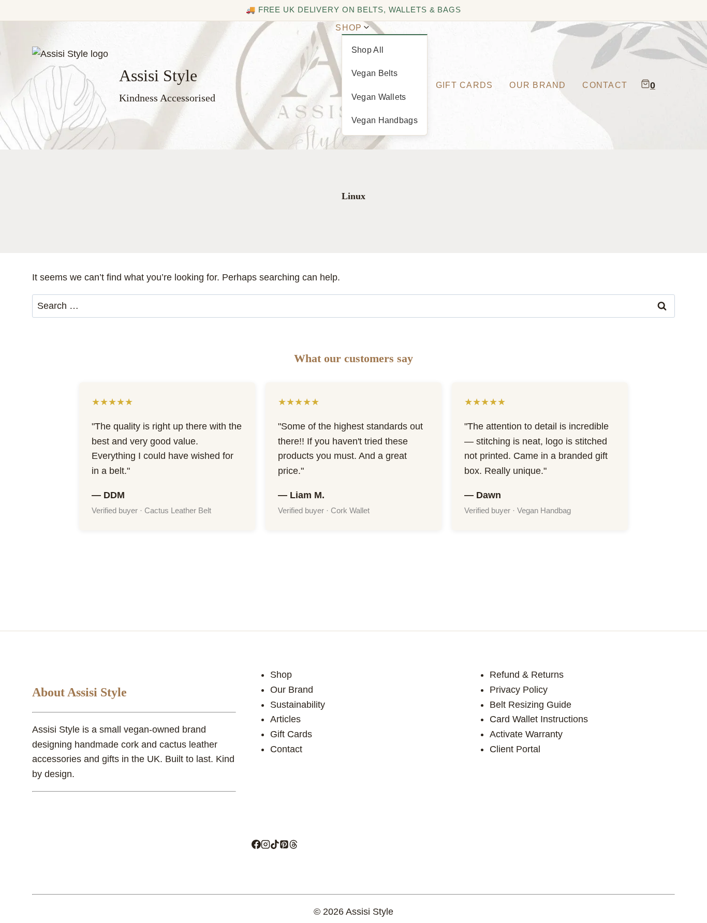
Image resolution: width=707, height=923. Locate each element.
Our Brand (537, 85)
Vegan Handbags (384, 120)
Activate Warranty (526, 734)
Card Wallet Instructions (539, 719)
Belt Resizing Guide (530, 704)
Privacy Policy (519, 689)
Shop (281, 674)
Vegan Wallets (378, 97)
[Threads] (293, 846)
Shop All (367, 50)
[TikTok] (274, 846)
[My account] (667, 85)
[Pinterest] (284, 846)
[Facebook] (256, 846)
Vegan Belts (374, 73)
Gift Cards (464, 85)
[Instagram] (265, 846)
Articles (285, 719)
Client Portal (515, 749)
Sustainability (297, 704)
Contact (604, 85)
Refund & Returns (527, 674)
